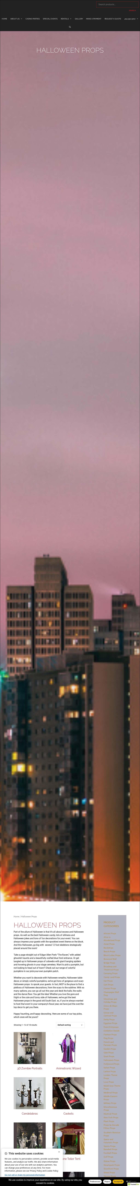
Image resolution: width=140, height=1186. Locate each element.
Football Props (110, 1153)
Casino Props (110, 988)
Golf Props (108, 1157)
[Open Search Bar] (70, 27)
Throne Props (110, 1176)
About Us (15, 19)
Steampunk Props (112, 1165)
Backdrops (108, 948)
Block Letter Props (112, 955)
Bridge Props (109, 963)
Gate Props (109, 1052)
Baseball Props (110, 1149)
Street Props (109, 1172)
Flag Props (108, 1038)
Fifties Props (109, 1128)
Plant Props (109, 1121)
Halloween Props (111, 1060)
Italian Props (109, 1067)
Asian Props (109, 944)
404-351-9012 (129, 19)
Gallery (79, 19)
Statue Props (109, 1161)
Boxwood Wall (110, 959)
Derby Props (109, 1019)
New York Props (111, 1117)
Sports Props (110, 1146)
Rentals (65, 19)
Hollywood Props (111, 1064)
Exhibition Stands (111, 1031)
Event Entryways (111, 1027)
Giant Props (109, 1056)
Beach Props (109, 951)
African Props (110, 933)
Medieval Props (111, 1092)
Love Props (109, 1082)
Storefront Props (111, 1169)
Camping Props (111, 973)
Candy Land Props (112, 977)
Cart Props (108, 985)
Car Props (108, 981)
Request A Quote (113, 19)
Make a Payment (93, 19)
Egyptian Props (110, 1023)
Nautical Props (110, 1114)
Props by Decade (111, 1125)
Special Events (50, 19)
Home (4, 19)
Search (132, 10)
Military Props (110, 1103)
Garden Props (110, 1049)
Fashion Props (110, 1034)
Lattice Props (110, 1071)
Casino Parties (33, 19)
